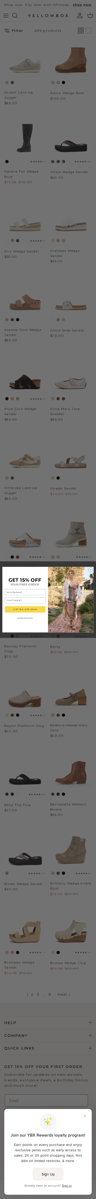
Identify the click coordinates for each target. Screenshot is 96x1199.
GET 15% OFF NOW (25, 609)
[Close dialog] (91, 570)
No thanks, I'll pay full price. (25, 617)
